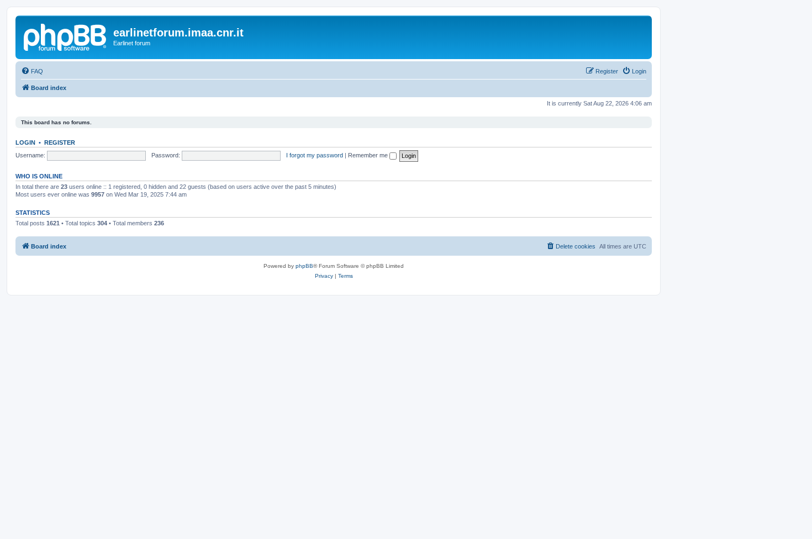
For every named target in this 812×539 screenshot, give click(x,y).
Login (25, 142)
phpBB (304, 266)
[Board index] (65, 36)
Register (59, 142)
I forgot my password (314, 155)
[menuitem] (32, 71)
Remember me (368, 155)
